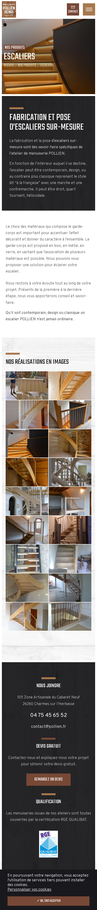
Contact (73, 11)
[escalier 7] (70, 443)
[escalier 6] (27, 443)
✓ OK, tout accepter (49, 901)
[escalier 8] (70, 472)
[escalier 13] (27, 587)
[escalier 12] (70, 559)
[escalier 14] (70, 587)
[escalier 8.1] (27, 501)
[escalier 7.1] (27, 472)
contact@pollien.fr (48, 727)
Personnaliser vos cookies (29, 889)
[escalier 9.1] (27, 530)
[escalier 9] (70, 501)
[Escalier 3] (27, 385)
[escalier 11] (27, 559)
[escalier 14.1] (27, 616)
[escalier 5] (70, 414)
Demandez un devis (48, 779)
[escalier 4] (27, 414)
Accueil (9, 65)
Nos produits (27, 65)
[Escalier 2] (70, 385)
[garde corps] (70, 616)
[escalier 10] (70, 530)
